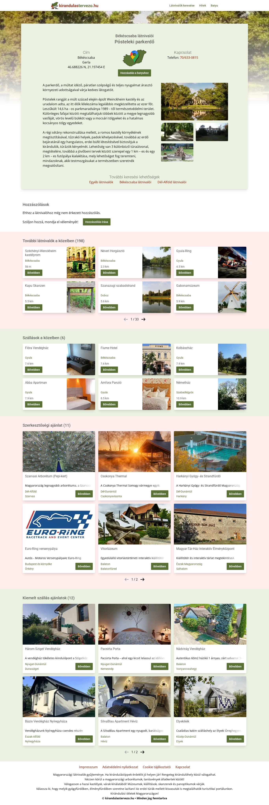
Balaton (105, 564)
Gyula (179, 260)
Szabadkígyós (184, 392)
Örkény (29, 568)
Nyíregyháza (32, 741)
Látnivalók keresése (182, 5)
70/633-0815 (189, 57)
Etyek (179, 741)
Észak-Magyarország (189, 564)
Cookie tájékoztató (157, 767)
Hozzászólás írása (96, 221)
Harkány (181, 496)
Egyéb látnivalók (101, 182)
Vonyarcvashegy (186, 668)
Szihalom (181, 568)
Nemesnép (107, 668)
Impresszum (88, 767)
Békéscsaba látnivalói (135, 182)
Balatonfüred (109, 568)
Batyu (214, 5)
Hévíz (104, 741)
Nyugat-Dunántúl (35, 664)
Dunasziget (32, 668)
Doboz (105, 295)
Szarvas (30, 496)
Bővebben (33, 272)
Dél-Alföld (31, 491)
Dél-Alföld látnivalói (172, 182)
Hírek (202, 5)
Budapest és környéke (38, 564)
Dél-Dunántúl (108, 491)
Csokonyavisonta (111, 496)
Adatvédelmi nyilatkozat (120, 767)
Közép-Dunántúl (186, 736)
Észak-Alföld (32, 736)
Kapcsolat (182, 767)
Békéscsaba (32, 260)
